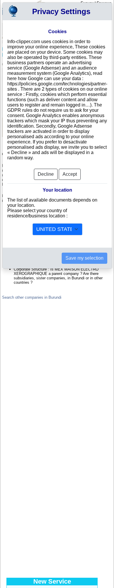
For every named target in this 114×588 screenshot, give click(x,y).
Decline (46, 174)
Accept (70, 174)
